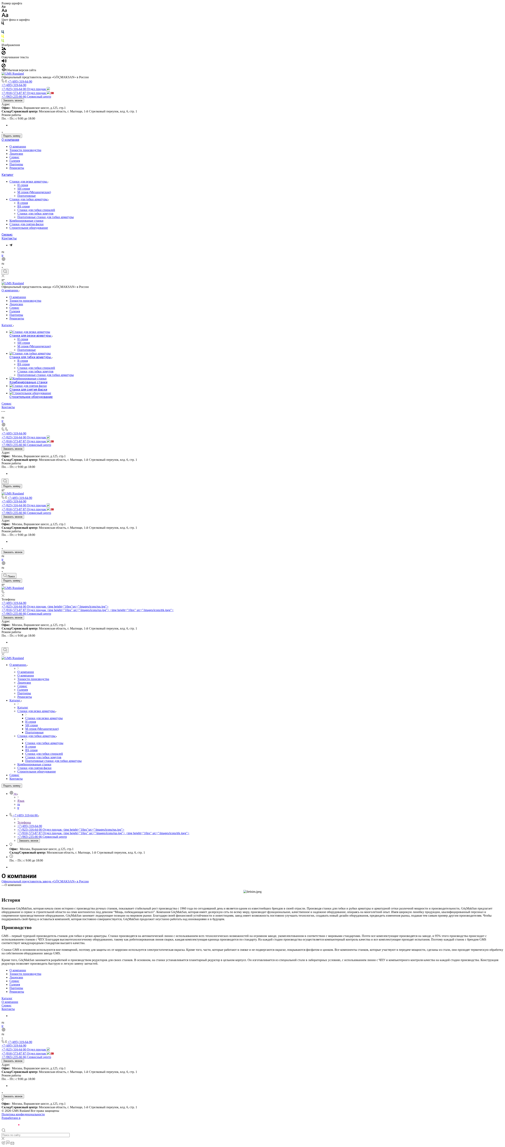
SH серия (23, 188)
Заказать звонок (12, 100)
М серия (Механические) (34, 192)
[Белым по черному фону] (3, 28)
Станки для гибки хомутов (35, 213)
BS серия (23, 206)
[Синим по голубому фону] (3, 32)
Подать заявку (12, 135)
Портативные (26, 195)
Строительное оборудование (28, 227)
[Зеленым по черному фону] (3, 41)
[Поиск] (5, 271)
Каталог (7, 175)
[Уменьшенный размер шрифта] (3, 6)
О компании (10, 140)
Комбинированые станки (26, 220)
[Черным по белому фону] (3, 24)
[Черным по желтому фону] (3, 37)
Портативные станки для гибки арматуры (45, 217)
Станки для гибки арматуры (28, 199)
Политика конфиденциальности (23, 1114)
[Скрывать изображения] (4, 53)
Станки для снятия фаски (26, 224)
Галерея (14, 160)
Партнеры (16, 164)
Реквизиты (16, 168)
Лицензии (16, 153)
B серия (22, 203)
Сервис (14, 157)
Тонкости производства (25, 150)
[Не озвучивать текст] (4, 66)
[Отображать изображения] (4, 49)
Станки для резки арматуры (28, 181)
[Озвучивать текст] (4, 61)
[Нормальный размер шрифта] (4, 11)
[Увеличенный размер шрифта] (5, 16)
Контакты (9, 238)
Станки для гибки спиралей (36, 210)
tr (2, 255)
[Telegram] (10, 245)
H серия (22, 185)
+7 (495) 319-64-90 (19, 81)
